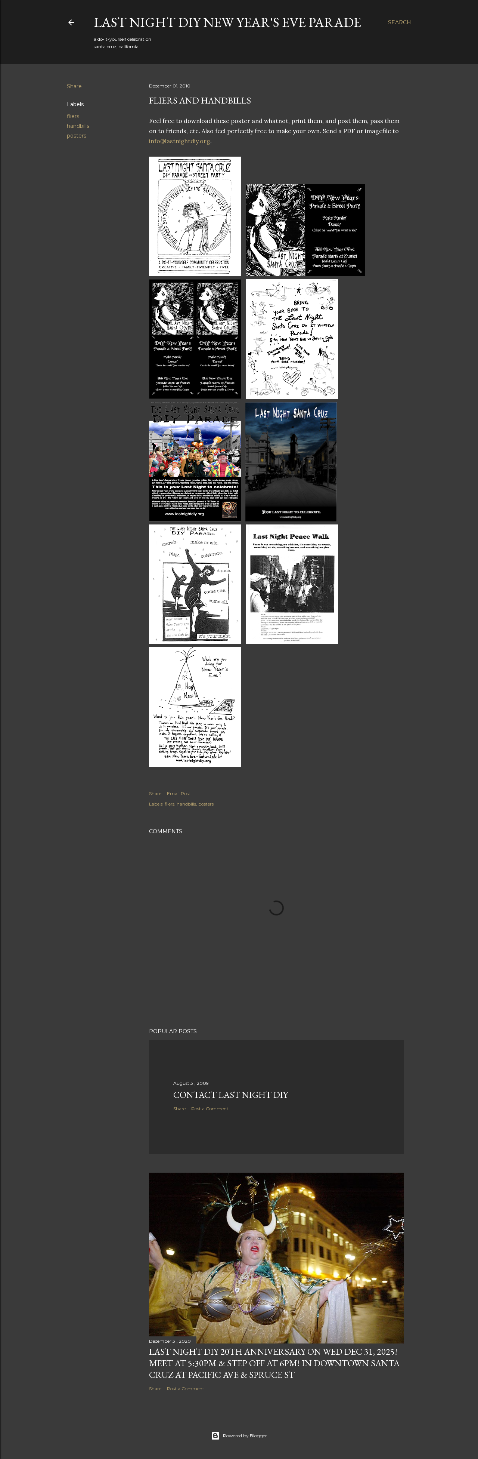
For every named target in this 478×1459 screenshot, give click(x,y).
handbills (78, 126)
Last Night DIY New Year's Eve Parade (227, 22)
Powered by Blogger (245, 1435)
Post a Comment (210, 1108)
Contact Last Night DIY (230, 1095)
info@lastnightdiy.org (179, 141)
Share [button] (74, 86)
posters (76, 135)
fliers (73, 116)
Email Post (178, 793)
